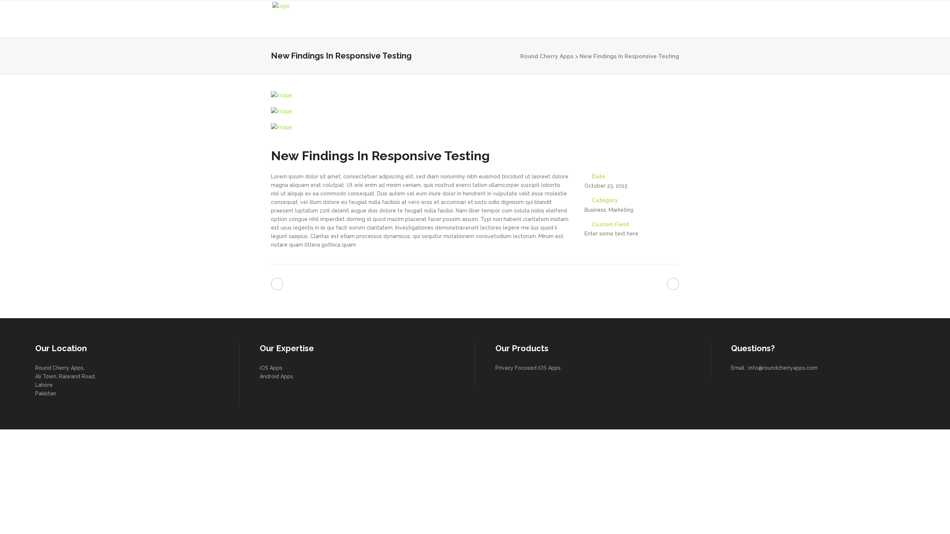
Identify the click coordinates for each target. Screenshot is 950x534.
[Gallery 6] (475, 127)
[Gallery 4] (475, 95)
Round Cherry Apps (547, 56)
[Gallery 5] (475, 111)
